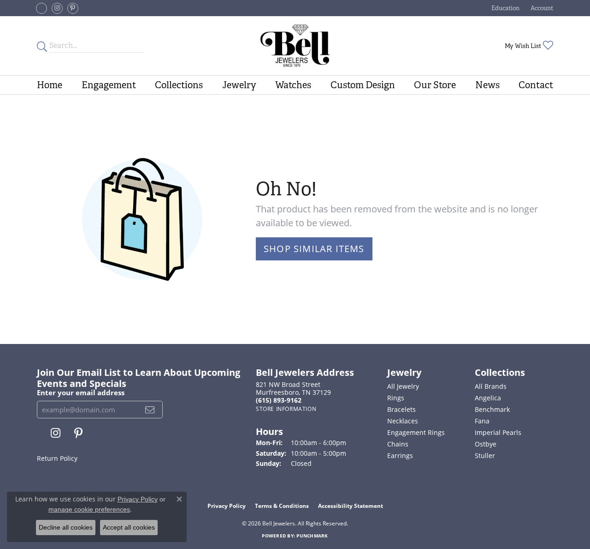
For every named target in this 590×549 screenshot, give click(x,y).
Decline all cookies (66, 527)
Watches (293, 85)
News (487, 85)
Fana (482, 420)
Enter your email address (80, 392)
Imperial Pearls (498, 432)
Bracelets (401, 409)
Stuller (485, 455)
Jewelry (239, 85)
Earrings (400, 455)
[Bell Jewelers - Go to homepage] (295, 45)
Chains (397, 444)
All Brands (491, 386)
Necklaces (402, 420)
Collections (179, 85)
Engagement (109, 85)
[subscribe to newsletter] (150, 409)
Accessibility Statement (350, 506)
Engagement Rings (416, 432)
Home (49, 85)
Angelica (488, 397)
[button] (504, 8)
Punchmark (312, 535)
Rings (395, 397)
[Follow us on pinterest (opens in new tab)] (72, 8)
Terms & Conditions (282, 506)
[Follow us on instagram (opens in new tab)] (57, 8)
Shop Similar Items (314, 248)
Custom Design (362, 85)
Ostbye (485, 444)
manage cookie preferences (89, 509)
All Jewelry (403, 386)
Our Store (435, 85)
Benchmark (492, 409)
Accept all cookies (129, 527)
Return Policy (57, 458)
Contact (536, 85)
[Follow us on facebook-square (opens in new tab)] (41, 8)
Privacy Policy (226, 506)
